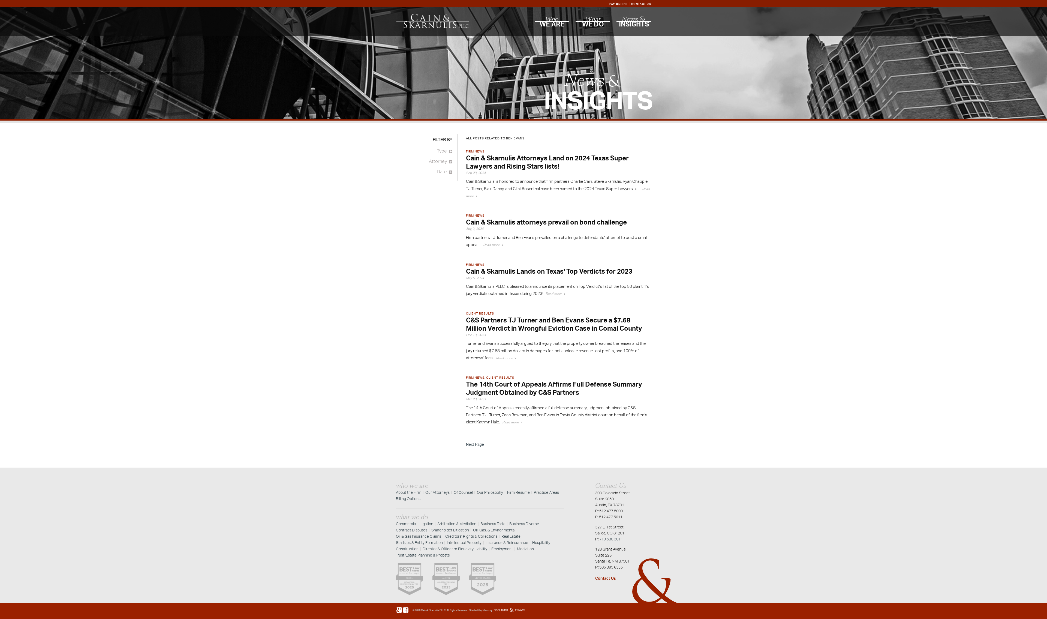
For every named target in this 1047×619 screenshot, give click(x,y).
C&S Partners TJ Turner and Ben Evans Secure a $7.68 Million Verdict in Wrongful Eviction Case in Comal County (554, 324)
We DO (593, 22)
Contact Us (605, 578)
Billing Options (408, 498)
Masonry (487, 610)
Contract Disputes (411, 530)
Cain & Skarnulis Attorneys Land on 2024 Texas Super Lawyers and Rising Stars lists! (547, 162)
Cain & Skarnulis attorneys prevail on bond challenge (546, 222)
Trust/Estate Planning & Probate (423, 555)
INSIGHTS (634, 22)
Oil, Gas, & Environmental (494, 530)
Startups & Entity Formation (419, 542)
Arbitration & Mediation (456, 523)
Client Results (480, 313)
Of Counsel (463, 492)
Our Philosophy (490, 492)
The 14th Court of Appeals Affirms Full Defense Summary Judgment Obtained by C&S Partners (554, 388)
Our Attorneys (437, 492)
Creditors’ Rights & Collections (471, 536)
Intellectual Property (464, 542)
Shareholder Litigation (450, 530)
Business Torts (492, 523)
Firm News (475, 151)
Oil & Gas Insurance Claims (418, 536)
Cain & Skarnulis (430, 610)
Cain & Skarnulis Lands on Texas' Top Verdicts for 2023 (549, 271)
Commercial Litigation (414, 523)
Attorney (438, 161)
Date (442, 171)
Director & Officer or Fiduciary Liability (455, 548)
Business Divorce (524, 523)
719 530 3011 (611, 539)
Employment (502, 548)
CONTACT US (641, 3)
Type (442, 151)
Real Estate (511, 536)
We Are (552, 22)
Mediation (525, 548)
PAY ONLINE (618, 3)
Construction (407, 548)
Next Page (475, 444)
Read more (491, 245)
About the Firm (408, 492)
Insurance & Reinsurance (507, 542)
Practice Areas (546, 492)
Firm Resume (518, 492)
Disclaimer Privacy (509, 610)
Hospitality (541, 542)
